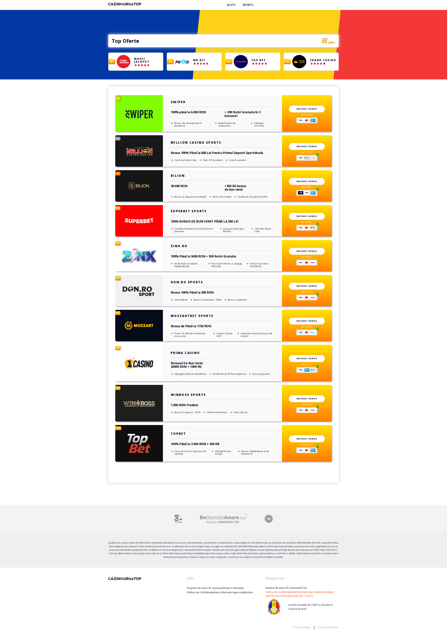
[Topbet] (139, 443)
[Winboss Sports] (139, 403)
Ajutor (330, 592)
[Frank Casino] (299, 61)
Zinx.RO (179, 246)
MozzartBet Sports (192, 316)
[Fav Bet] (241, 61)
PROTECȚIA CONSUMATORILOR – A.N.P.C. (289, 596)
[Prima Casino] (139, 363)
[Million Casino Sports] (139, 151)
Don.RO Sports (187, 282)
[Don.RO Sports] (139, 291)
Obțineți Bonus (306, 109)
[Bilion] (139, 186)
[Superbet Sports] (139, 221)
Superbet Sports (189, 211)
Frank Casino (323, 60)
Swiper (178, 102)
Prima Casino (185, 353)
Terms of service (328, 627)
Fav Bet (259, 60)
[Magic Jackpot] (124, 61)
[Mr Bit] (182, 61)
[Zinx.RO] (139, 255)
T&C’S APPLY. (307, 114)
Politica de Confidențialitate (280, 592)
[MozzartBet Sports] (139, 325)
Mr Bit (199, 60)
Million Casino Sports (196, 143)
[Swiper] (139, 113)
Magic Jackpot (141, 60)
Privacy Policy (302, 627)
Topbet (178, 434)
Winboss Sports (188, 395)
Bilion (178, 176)
